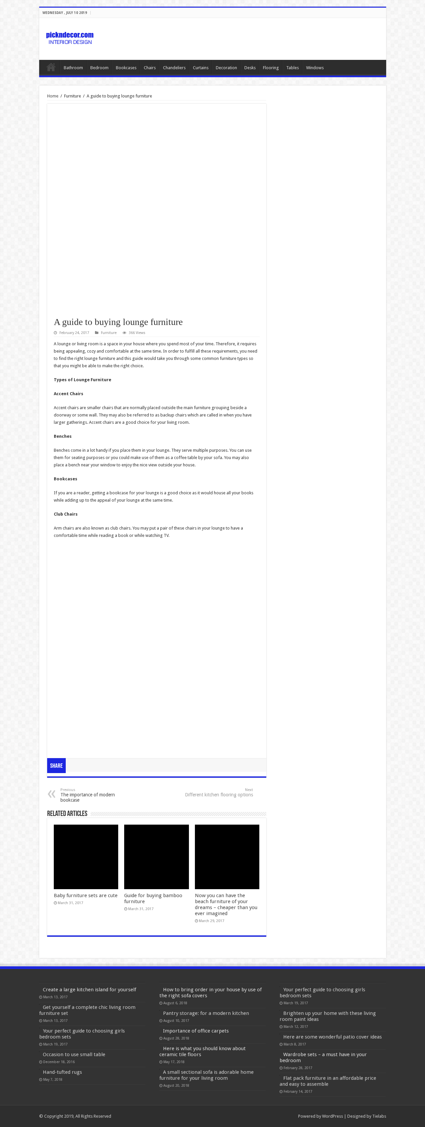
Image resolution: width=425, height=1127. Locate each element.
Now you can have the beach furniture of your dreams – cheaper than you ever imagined (226, 904)
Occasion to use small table (74, 1054)
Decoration (226, 67)
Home (51, 67)
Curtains (201, 67)
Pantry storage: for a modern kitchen (206, 1013)
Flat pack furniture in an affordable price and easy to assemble (328, 1081)
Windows (315, 67)
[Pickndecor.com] (70, 38)
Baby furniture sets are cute (86, 895)
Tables (292, 67)
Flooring (271, 67)
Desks (250, 67)
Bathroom (73, 67)
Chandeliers (174, 67)
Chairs (150, 67)
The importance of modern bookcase (87, 795)
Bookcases (126, 67)
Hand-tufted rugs (62, 1072)
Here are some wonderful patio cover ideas (332, 1037)
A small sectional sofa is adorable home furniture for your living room (206, 1075)
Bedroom (99, 67)
